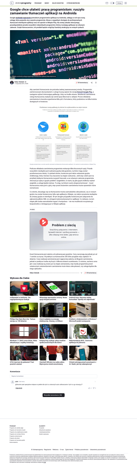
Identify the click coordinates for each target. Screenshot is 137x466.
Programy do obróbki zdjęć (16, 428)
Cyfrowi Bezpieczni (73, 3)
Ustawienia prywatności (97, 449)
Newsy (47, 3)
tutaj (45, 462)
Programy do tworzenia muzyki (17, 430)
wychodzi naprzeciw (23, 18)
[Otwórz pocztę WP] (106, 3)
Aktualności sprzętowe (45, 430)
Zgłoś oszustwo (58, 3)
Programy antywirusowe (16, 436)
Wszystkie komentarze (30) (53, 395)
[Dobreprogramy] (24, 3)
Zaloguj (119, 3)
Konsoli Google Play (84, 92)
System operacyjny (44, 434)
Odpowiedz (19, 388)
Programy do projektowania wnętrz (18, 432)
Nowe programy (14, 442)
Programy (38, 3)
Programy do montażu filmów (17, 434)
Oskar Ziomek (19, 82)
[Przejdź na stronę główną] (12, 4)
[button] (112, 3)
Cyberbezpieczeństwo (44, 432)
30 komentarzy (83, 82)
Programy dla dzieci (15, 438)
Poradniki (41, 428)
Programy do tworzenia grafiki (17, 440)
